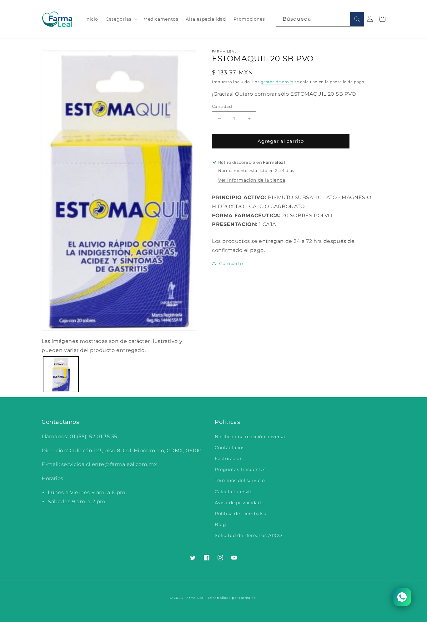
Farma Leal (195, 598)
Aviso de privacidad (238, 502)
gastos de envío (277, 81)
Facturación (229, 458)
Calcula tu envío (234, 491)
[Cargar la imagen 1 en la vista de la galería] (60, 374)
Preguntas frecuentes (240, 469)
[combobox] (320, 19)
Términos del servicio (240, 480)
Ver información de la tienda (251, 180)
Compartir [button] (231, 263)
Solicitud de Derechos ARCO (248, 535)
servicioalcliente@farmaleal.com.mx (109, 464)
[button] (121, 19)
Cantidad (222, 106)
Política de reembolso (241, 513)
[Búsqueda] (357, 19)
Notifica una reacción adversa (250, 436)
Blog (220, 524)
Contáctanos (230, 447)
